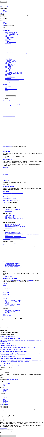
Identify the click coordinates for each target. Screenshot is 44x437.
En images (4, 395)
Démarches (4, 202)
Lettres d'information (7, 122)
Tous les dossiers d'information (10, 119)
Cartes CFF (4, 384)
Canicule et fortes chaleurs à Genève (9, 116)
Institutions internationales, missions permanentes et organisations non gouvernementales (22, 53)
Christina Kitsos (5, 167)
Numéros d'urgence (10, 68)
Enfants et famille (8, 86)
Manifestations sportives (11, 77)
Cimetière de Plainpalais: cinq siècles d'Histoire (13, 304)
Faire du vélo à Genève (11, 60)
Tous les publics (7, 94)
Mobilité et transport (8, 59)
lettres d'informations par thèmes (12, 379)
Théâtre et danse (9, 38)
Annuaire (4, 391)
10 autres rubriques (8, 43)
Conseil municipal (6, 151)
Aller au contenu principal (4, 0)
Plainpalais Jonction (6, 292)
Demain (6, 249)
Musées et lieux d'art (10, 37)
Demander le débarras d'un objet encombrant (12, 232)
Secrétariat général (6, 191)
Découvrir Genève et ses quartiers (10, 278)
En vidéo (4, 396)
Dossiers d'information (8, 108)
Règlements (5, 390)
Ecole (8, 81)
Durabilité (6, 40)
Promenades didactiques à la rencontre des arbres (13, 301)
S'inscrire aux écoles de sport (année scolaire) (12, 224)
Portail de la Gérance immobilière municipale (14, 56)
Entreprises (6, 91)
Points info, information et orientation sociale (14, 73)
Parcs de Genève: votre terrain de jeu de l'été (12, 265)
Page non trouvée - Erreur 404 (8, 315)
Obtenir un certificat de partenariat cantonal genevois (14, 218)
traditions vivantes (30, 280)
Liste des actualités (7, 100)
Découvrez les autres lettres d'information (12, 126)
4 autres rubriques (8, 66)
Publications (5, 397)
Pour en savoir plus (3, 428)
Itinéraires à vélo (7, 303)
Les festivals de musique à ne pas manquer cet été (13, 263)
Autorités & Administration (7, 146)
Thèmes (4, 25)
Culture (6, 36)
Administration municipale (8, 186)
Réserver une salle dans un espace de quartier (12, 209)
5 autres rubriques (8, 58)
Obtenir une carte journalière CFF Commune (12, 238)
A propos (4, 400)
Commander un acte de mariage (10, 215)
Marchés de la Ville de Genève (10, 311)
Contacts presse (5, 144)
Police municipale (10, 69)
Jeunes (6, 87)
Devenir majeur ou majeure (11, 49)
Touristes (6, 90)
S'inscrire (2, 377)
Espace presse (6, 139)
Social (6, 71)
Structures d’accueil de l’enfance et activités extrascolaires (14, 79)
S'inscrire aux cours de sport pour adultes (12, 225)
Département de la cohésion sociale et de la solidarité (11, 200)
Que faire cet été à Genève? (9, 276)
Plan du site (4, 402)
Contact (4, 10)
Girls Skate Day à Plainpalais (10, 105)
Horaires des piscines (6, 383)
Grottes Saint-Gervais (6, 288)
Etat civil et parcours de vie (9, 47)
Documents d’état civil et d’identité (13, 48)
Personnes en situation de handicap (11, 89)
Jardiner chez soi (7, 312)
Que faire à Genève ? (6, 239)
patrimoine (19, 280)
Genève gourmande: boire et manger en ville (12, 310)
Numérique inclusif (10, 65)
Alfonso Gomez (5, 170)
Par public (5, 84)
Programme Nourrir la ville (11, 42)
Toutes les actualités (8, 106)
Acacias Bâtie (5, 283)
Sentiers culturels (7, 302)
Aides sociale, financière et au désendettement (14, 72)
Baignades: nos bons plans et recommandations (13, 267)
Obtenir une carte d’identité (9, 217)
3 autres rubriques (8, 54)
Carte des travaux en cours (11, 33)
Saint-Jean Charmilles (6, 294)
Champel (4, 285)
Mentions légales (5, 401)
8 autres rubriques (8, 50)
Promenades (5, 298)
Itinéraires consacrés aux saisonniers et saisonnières (13, 300)
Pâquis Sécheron (5, 290)
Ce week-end (7, 250)
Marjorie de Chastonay (6, 169)
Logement (8, 57)
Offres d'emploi (5, 389)
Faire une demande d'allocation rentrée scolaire (13, 233)
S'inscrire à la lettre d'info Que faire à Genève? (13, 256)
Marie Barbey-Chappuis (7, 172)
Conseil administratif (7, 159)
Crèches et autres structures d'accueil (13, 80)
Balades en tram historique (9, 305)
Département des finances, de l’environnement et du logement (13, 193)
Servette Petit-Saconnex (7, 296)
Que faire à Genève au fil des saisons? (11, 259)
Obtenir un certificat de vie (9, 216)
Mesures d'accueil (10, 52)
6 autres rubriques (8, 35)
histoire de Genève (11, 280)
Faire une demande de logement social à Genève (13, 236)
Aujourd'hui (7, 248)
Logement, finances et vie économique (11, 55)
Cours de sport (9, 76)
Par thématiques (6, 30)
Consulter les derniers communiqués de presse (10, 142)
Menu (2, 20)
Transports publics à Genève (11, 61)
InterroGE (4, 385)
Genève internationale (8, 51)
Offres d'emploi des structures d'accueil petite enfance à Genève (15, 237)
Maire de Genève (6, 180)
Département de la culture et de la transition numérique (12, 196)
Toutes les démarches (8, 211)
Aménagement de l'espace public (12, 34)
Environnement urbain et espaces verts (11, 44)
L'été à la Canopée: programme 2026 (11, 264)
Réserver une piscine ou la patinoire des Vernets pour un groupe (15, 226)
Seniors (6, 88)
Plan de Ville (5, 11)
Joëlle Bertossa (5, 174)
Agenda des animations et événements (11, 243)
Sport (6, 75)
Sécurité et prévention (8, 67)
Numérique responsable (11, 64)
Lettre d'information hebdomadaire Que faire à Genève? (14, 125)
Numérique (7, 63)
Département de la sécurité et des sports (9, 198)
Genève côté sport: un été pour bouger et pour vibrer (13, 266)
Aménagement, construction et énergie (11, 32)
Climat (8, 41)
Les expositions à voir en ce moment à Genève (12, 104)
